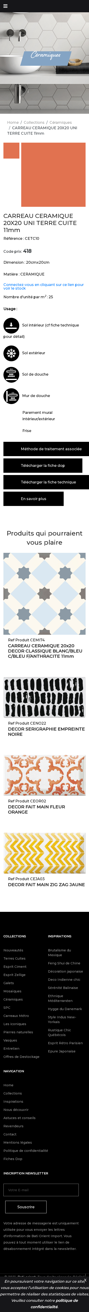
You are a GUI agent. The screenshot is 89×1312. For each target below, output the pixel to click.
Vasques (10, 1040)
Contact (9, 1134)
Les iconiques (14, 1024)
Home (13, 122)
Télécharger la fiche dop (43, 465)
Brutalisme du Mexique (59, 952)
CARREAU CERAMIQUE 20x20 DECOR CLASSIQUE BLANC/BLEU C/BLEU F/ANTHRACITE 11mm (45, 651)
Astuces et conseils (19, 1118)
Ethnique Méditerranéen (60, 998)
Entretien (11, 1049)
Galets (8, 983)
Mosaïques (12, 991)
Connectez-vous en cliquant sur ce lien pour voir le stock (43, 287)
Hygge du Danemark (65, 1009)
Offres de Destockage (21, 1057)
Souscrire (25, 1207)
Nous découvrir (16, 1110)
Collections (34, 122)
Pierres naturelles (18, 1032)
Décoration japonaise (65, 971)
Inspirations (59, 936)
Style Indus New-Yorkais (62, 1019)
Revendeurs (13, 1126)
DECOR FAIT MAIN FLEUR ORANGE (36, 809)
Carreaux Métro (16, 1016)
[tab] (11, 151)
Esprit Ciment (14, 967)
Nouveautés (13, 950)
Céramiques (61, 122)
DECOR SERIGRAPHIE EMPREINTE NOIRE (46, 731)
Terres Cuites (14, 958)
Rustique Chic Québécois (59, 1032)
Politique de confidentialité (25, 1151)
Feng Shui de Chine (64, 963)
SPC (6, 1008)
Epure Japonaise (62, 1051)
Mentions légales (17, 1142)
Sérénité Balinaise (63, 988)
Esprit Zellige (14, 975)
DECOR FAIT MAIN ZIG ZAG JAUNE (46, 884)
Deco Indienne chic (64, 980)
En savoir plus (33, 499)
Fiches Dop (12, 1159)
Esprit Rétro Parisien (65, 1043)
